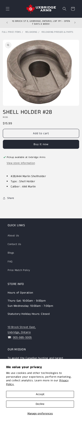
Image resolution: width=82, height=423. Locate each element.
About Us (13, 236)
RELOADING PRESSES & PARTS (57, 32)
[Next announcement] (75, 22)
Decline (40, 404)
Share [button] (10, 198)
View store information (21, 163)
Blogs (11, 253)
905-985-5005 (22, 337)
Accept (40, 394)
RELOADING (31, 32)
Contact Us (14, 244)
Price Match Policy (19, 270)
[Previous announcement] (7, 22)
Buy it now (41, 144)
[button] (7, 9)
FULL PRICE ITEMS (11, 32)
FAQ (10, 262)
